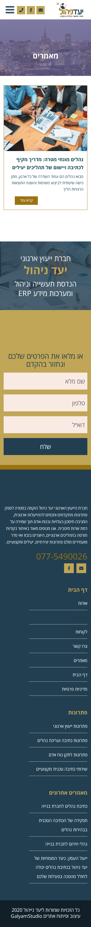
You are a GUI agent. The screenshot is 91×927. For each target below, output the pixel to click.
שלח (45, 446)
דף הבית (80, 675)
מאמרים (80, 660)
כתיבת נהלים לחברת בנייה (64, 806)
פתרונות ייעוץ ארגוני (70, 726)
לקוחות (81, 632)
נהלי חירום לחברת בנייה (66, 844)
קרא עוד (26, 200)
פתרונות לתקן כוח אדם (68, 755)
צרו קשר (80, 646)
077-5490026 (61, 556)
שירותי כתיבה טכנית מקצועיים (61, 769)
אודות (82, 603)
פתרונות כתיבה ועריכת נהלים (62, 740)
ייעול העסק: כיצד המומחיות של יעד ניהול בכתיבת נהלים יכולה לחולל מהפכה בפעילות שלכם (60, 867)
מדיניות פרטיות (74, 689)
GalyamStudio (26, 916)
